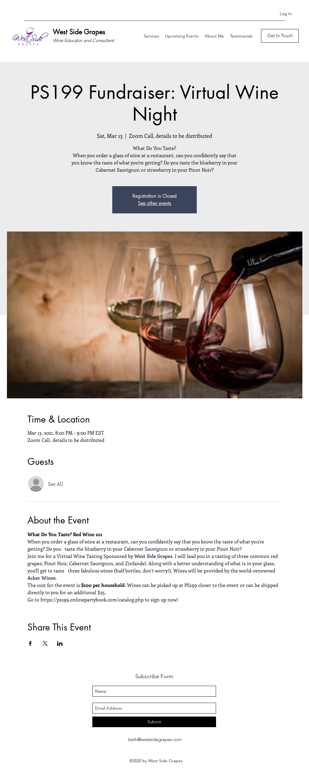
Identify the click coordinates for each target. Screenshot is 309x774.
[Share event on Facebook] (30, 643)
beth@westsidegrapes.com (155, 739)
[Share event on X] (45, 643)
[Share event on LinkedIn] (60, 643)
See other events (154, 203)
